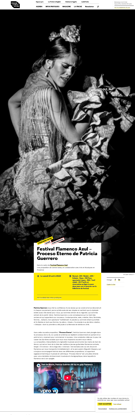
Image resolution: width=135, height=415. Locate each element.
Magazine (66, 7)
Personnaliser (102, 408)
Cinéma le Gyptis (71, 2)
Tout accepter (104, 404)
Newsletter (89, 7)
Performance (58, 241)
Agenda (39, 7)
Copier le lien (111, 284)
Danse (48, 242)
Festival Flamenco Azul (59, 265)
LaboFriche (85, 2)
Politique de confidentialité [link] (118, 408)
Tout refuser (117, 404)
